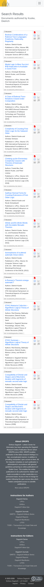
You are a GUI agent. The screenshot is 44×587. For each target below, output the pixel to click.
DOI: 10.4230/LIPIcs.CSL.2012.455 (13, 273)
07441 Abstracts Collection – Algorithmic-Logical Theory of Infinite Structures (17, 308)
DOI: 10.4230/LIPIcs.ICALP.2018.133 (14, 216)
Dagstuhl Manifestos (22, 520)
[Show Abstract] (35, 38)
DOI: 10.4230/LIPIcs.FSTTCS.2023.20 (14, 122)
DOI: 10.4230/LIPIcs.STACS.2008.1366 (14, 427)
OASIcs (22, 504)
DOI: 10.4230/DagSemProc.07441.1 (13, 333)
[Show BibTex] (39, 38)
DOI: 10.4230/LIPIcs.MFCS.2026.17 (13, 57)
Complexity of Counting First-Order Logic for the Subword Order (16, 131)
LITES (22, 522)
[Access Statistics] (39, 35)
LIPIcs (22, 501)
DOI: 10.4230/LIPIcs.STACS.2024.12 (14, 90)
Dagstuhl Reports (22, 517)
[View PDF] (35, 32)
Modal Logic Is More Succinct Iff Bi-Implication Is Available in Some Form (17, 66)
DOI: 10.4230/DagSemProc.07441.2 (13, 368)
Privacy (22, 583)
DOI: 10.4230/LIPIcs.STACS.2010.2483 (14, 298)
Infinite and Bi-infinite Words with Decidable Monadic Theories (16, 225)
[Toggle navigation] (39, 3)
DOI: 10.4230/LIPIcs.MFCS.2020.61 (13, 151)
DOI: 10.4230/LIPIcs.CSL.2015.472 (13, 246)
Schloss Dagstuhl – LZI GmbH (28, 578)
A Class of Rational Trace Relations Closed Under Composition (15, 99)
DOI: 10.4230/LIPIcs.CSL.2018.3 (13, 186)
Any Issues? (39, 578)
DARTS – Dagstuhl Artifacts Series (22, 514)
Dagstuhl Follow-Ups (22, 507)
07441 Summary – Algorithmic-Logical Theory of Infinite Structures (17, 342)
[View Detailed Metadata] (35, 35)
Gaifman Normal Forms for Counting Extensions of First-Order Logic (16, 195)
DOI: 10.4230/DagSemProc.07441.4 (13, 397)
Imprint (15, 583)
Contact (31, 583)
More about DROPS (22, 488)
